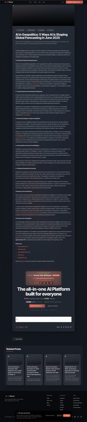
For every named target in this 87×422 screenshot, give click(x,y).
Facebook (62, 398)
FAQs (30, 2)
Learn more (33, 418)
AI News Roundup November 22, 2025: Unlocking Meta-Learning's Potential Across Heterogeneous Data (34, 371)
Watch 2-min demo (53, 305)
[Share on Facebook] (63, 327)
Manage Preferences (50, 415)
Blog (44, 2)
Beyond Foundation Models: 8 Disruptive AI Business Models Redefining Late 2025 (53, 369)
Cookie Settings (77, 407)
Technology (21, 327)
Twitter (61, 400)
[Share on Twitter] (61, 327)
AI (16, 327)
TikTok (61, 402)
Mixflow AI (22, 261)
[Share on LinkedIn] (66, 327)
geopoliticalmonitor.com (24, 252)
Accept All (66, 415)
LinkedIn (62, 405)
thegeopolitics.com (23, 246)
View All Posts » (10, 351)
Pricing (35, 2)
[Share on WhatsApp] (68, 327)
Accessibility (76, 405)
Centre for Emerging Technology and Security (28, 212)
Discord (62, 407)
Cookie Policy (76, 400)
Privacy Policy (76, 398)
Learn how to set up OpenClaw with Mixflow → (43, 280)
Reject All (59, 415)
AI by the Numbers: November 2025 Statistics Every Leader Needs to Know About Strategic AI (15, 370)
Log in (62, 2)
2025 (26, 327)
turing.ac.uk (21, 254)
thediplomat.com (22, 257)
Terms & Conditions (77, 402)
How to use (49, 400)
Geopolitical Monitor (21, 138)
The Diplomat (35, 83)
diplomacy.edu (21, 249)
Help (40, 2)
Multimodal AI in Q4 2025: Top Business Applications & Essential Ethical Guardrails (72, 369)
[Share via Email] (70, 327)
